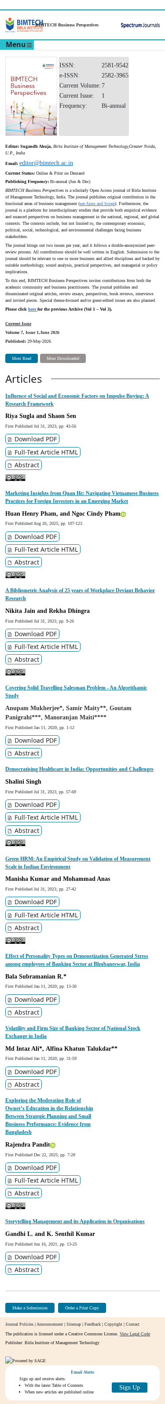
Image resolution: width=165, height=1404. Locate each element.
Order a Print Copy (82, 1307)
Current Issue (18, 323)
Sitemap (73, 1324)
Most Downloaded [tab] (63, 358)
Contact (132, 1324)
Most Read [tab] (21, 358)
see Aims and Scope (97, 203)
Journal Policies (19, 1324)
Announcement (50, 1324)
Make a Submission (30, 1307)
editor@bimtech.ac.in (46, 163)
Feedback (92, 1324)
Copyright (113, 1324)
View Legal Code (135, 1333)
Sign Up (129, 1387)
